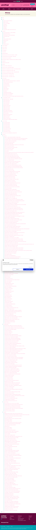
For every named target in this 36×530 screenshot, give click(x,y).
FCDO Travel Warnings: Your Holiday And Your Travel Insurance (12, 405)
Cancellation (5, 24)
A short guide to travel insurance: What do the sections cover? (12, 488)
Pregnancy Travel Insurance (7, 115)
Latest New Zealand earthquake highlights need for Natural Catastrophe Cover (14, 212)
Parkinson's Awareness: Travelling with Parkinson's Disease (12, 218)
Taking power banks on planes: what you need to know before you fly (13, 413)
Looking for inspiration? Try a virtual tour (10, 180)
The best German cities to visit (8, 278)
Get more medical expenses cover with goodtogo (11, 203)
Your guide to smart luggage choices (9, 482)
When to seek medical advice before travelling (11, 356)
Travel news (5, 135)
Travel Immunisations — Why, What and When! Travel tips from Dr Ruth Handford (15, 353)
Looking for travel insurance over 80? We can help (11, 246)
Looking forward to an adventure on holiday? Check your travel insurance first (15, 232)
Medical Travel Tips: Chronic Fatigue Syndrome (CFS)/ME (12, 371)
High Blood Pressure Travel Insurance (8, 111)
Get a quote (32, 4)
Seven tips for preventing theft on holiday (10, 487)
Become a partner (4, 47)
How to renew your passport (8, 427)
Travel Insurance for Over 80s (7, 128)
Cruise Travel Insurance (6, 84)
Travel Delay (5, 28)
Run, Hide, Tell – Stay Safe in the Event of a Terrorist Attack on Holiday (14, 199)
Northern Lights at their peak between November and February (13, 256)
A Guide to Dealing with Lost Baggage (9, 479)
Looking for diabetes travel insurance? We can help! (11, 245)
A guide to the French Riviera (8, 298)
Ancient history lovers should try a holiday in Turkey (11, 507)
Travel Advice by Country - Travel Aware (10, 409)
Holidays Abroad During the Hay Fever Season (10, 312)
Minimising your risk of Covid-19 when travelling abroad (12, 384)
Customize (17, 269)
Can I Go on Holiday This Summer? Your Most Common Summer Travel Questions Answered (16, 138)
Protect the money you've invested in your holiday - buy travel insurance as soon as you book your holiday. (18, 250)
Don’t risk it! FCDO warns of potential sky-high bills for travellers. (13, 165)
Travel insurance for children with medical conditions (10, 119)
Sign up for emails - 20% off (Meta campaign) (8, 67)
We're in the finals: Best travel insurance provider (11, 147)
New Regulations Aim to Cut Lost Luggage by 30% (11, 198)
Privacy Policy (4, 51)
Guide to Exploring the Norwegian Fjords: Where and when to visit (13, 311)
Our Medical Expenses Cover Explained (9, 399)
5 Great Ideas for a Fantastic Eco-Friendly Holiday (11, 510)
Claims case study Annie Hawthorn (8, 20)
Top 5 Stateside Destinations (8, 305)
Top (34, 522)
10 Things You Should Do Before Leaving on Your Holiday (12, 450)
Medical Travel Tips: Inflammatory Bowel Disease (11, 372)
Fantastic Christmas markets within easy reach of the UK (12, 156)
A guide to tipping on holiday (8, 445)
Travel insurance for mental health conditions (10, 329)
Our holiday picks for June (8, 292)
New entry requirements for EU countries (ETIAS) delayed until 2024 (13, 166)
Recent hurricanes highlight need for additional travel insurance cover (14, 208)
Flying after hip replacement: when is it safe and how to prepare (13, 418)
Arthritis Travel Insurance (7, 100)
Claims (3, 19)
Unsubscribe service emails (5, 62)
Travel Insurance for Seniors (7, 131)
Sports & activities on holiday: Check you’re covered (11, 172)
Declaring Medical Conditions (8, 419)
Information (3, 31)
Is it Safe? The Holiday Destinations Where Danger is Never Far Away (13, 475)
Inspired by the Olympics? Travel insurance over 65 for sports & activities (14, 240)
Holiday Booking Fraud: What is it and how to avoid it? (11, 496)
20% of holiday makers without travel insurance (11, 251)
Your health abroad (6, 324)
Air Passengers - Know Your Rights (9, 456)
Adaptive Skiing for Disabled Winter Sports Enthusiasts (11, 502)
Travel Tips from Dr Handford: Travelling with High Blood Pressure (13, 343)
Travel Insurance (3, 9)
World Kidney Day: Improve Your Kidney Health (11, 189)
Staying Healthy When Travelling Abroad (10, 396)
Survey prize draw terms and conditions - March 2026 (9, 56)
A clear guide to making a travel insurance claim (10, 29)
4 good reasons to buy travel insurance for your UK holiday (12, 186)
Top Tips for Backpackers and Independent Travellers (11, 498)
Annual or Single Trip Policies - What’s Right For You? (11, 484)
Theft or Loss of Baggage (7, 23)
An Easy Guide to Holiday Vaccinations (9, 386)
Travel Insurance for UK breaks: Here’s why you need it (12, 179)
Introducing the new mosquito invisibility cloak (11, 222)
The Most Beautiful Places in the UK (9, 283)
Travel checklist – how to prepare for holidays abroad (11, 501)
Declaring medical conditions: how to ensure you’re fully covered (13, 325)
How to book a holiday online (8, 417)
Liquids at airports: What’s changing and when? (11, 163)
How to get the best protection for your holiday (11, 175)
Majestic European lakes (8, 297)
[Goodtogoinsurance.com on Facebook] (1, 519)
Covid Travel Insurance (6, 83)
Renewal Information (5, 53)
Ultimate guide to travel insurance (8, 94)
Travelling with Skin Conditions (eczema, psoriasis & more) (12, 370)
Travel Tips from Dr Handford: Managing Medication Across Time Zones (13, 349)
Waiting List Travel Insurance (7, 118)
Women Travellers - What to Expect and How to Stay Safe (12, 497)
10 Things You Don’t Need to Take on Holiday (10, 473)
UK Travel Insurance (6, 89)
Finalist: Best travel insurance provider (9, 142)
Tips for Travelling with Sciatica (9, 377)
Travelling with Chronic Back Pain (9, 376)
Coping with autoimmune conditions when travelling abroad (12, 382)
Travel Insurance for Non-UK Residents (8, 93)
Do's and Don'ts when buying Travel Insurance (10, 460)
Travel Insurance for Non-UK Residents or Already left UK (9, 132)
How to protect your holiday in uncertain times (11, 184)
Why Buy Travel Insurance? (7, 33)
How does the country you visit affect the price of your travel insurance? (14, 249)
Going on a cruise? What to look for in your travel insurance (12, 190)
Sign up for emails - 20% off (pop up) (7, 65)
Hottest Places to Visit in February (9, 274)
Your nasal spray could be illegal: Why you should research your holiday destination (15, 223)
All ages (14, 9)
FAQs (4, 37)
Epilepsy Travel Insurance (7, 109)
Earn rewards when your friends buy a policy (8, 73)
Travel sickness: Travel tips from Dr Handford (10, 354)
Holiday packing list (7, 426)
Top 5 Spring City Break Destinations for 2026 (10, 315)
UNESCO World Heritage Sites (8, 296)
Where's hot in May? (7, 293)
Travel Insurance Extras (6, 36)
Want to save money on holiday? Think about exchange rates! (12, 157)
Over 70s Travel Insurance (7, 126)
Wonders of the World (7, 277)
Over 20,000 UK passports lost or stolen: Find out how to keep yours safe (14, 209)
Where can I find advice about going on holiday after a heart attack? (13, 158)
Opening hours (32, 9)
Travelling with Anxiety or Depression (9, 375)
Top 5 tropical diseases (7, 390)
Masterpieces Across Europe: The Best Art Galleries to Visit (12, 319)
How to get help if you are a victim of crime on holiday (12, 403)
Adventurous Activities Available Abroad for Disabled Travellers (12, 503)
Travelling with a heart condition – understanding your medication (13, 385)
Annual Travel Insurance (6, 79)
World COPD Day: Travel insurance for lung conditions (11, 221)
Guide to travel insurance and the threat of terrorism (11, 489)
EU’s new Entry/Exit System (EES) (9, 143)
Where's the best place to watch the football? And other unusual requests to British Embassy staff (17, 228)
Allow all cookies (28, 269)
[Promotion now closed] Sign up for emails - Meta (8, 70)
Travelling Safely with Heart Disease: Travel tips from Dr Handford (13, 335)
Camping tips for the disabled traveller (9, 505)
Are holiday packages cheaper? (8, 284)
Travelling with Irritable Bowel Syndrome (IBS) (10, 367)
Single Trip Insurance (6, 88)
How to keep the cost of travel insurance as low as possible (12, 454)
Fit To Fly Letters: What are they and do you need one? (12, 380)
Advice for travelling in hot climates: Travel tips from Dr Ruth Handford (14, 358)
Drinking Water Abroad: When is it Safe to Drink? (11, 474)
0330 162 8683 (4, 517)
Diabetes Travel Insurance (7, 106)
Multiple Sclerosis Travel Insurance (8, 114)
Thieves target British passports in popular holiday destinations (13, 226)
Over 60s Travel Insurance (7, 123)
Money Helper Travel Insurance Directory (10, 176)
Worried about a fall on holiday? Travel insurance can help (12, 227)
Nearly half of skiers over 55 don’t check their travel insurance (13, 207)
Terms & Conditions (4, 45)
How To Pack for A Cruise (8, 464)
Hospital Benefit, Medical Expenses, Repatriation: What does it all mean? (14, 235)
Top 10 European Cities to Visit (8, 306)
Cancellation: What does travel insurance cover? (11, 400)
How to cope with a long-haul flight (9, 478)
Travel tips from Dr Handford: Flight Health (10, 347)
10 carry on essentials (7, 433)
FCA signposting (4, 50)
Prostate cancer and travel (8, 333)
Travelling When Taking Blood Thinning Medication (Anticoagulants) (13, 366)
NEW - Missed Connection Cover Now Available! (11, 231)
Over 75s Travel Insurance (7, 127)
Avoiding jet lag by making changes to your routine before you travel (13, 436)
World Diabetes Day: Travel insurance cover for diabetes (12, 237)
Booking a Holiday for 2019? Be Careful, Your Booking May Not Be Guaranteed (14, 200)
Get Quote (19, 517)
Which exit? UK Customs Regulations (9, 459)
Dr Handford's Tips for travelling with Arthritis (10, 361)
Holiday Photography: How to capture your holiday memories (12, 441)
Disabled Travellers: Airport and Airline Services (11, 440)
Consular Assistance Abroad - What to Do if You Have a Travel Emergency (14, 408)
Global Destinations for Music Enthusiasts (10, 321)
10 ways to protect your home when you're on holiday (11, 437)
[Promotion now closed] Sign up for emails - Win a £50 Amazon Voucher (11, 68)
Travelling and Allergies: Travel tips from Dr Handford (11, 352)
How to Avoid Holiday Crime (8, 447)
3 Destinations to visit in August (9, 288)
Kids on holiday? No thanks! (8, 254)
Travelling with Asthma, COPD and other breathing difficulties (12, 338)
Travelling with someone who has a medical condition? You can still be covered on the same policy (17, 414)
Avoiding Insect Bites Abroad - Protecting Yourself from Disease (12, 394)
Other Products (5, 87)
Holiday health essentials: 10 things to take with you (11, 334)
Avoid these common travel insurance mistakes (10, 432)
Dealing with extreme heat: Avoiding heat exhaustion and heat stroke (13, 389)
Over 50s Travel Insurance (7, 122)
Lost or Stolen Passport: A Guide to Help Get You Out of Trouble (13, 465)
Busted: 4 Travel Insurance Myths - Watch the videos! (11, 469)
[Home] (5, 5)
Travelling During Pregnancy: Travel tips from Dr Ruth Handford (13, 339)
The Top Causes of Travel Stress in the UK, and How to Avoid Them (13, 422)
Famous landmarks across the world (9, 291)
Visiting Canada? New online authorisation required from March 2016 (13, 213)
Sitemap (3, 511)
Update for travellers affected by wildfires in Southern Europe (12, 137)
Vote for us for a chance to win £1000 (9, 170)
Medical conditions (9, 9)
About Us (5, 42)
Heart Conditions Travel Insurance (8, 110)
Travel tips (5, 412)
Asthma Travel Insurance (7, 101)
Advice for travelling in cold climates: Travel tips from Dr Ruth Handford (14, 357)
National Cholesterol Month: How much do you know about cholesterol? (14, 167)
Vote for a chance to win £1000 (8, 149)
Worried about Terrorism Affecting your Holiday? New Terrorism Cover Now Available (15, 204)
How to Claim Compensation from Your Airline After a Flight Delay (13, 455)
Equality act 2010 (4, 48)
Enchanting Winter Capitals (8, 302)
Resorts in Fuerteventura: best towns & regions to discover (12, 279)
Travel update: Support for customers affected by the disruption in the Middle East (15, 139)
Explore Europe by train (8, 300)
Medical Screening (6, 40)
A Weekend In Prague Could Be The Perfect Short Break (12, 506)
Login (32, 5)
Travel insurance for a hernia (8, 428)
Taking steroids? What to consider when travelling (11, 362)
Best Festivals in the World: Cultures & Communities (11, 273)
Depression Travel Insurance (7, 105)
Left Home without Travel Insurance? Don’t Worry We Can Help (13, 195)
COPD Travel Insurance (6, 104)
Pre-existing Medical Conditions (6, 97)
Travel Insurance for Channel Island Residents (9, 35)
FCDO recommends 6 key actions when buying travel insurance (13, 161)
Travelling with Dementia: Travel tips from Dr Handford (12, 340)
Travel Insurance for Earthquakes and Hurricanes (11, 194)
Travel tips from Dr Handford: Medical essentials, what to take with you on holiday (15, 348)
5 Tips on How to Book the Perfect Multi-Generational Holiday (12, 423)
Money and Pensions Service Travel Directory (10, 181)
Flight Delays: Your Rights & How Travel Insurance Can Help (12, 468)
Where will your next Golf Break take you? (10, 255)
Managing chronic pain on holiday (9, 381)
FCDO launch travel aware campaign (9, 148)
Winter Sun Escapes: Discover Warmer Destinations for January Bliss (13, 316)
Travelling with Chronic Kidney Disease (9, 363)
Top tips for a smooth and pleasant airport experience (11, 451)
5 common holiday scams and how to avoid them (11, 442)
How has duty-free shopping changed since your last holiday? (12, 171)
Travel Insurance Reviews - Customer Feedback (9, 32)
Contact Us (5, 41)
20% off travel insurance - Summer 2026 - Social (8, 76)
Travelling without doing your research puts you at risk (11, 214)
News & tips (22, 9)
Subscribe (3, 64)
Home (3, 17)
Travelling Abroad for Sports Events (9, 493)
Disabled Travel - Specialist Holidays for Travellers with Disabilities (13, 310)
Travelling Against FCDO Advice (7, 92)
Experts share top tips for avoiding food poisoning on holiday (12, 391)
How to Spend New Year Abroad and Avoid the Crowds (11, 307)
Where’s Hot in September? (8, 287)
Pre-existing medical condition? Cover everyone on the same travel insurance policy (15, 241)
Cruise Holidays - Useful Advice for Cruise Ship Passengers (12, 492)
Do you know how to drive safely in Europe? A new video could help (13, 219)
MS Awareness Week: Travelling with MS (10, 217)
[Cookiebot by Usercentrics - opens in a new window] (30, 260)
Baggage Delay (5, 25)
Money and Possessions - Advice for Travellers (10, 461)
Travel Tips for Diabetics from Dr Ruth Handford (11, 344)
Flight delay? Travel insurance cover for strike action (11, 242)
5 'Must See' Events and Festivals (9, 301)
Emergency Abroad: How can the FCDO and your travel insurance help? (14, 404)
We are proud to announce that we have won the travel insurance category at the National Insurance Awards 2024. (19, 152)
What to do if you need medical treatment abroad (11, 398)
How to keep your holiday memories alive (10, 483)
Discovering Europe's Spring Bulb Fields (10, 320)
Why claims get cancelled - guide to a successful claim (11, 431)
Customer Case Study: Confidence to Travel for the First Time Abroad (13, 326)
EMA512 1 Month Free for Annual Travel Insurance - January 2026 (12, 80)
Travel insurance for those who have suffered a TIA (11, 342)
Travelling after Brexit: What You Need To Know (11, 193)
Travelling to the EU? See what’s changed (10, 177)
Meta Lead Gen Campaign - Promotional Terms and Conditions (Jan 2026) (11, 59)
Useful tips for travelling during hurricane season (11, 446)
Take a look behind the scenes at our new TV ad (11, 153)
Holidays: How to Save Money (8, 470)
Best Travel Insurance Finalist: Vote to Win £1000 (11, 185)
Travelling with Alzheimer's (8, 330)
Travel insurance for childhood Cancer (9, 236)
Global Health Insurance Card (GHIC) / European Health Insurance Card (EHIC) (14, 395)
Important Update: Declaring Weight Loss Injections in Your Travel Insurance (14, 144)
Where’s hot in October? (8, 282)
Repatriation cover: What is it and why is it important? (11, 162)
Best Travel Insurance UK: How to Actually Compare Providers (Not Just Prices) (13, 96)
